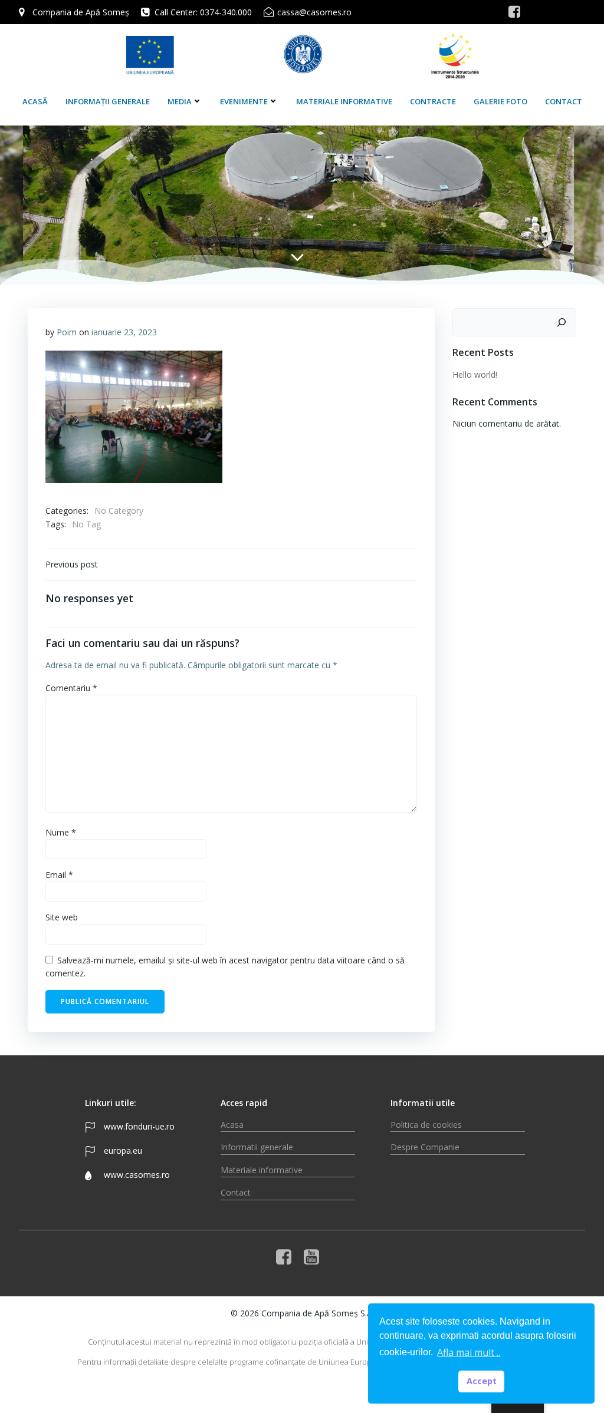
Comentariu (71, 688)
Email (59, 874)
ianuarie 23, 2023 (124, 332)
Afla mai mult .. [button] (468, 1352)
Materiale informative (344, 101)
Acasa (232, 1124)
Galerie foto (500, 101)
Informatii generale (257, 1147)
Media (180, 101)
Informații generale (107, 101)
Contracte (433, 101)
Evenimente (244, 101)
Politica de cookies (426, 1124)
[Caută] (561, 322)
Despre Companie (424, 1147)
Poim (67, 332)
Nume (60, 832)
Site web (61, 917)
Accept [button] (482, 1380)
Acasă (35, 101)
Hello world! (474, 374)
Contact (563, 101)
